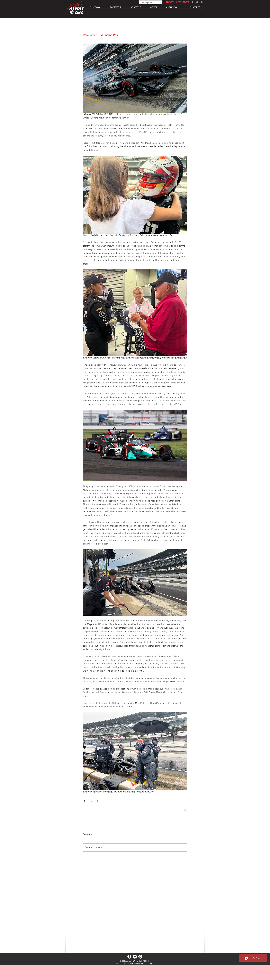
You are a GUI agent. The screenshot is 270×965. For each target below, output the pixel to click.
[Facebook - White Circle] (129, 957)
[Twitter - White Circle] (135, 957)
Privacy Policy (134, 963)
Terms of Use (146, 963)
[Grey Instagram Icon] (201, 2)
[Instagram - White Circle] (140, 957)
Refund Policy (122, 963)
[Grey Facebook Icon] (192, 2)
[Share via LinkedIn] (98, 801)
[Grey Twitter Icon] (197, 2)
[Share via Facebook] (84, 801)
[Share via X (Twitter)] (91, 801)
